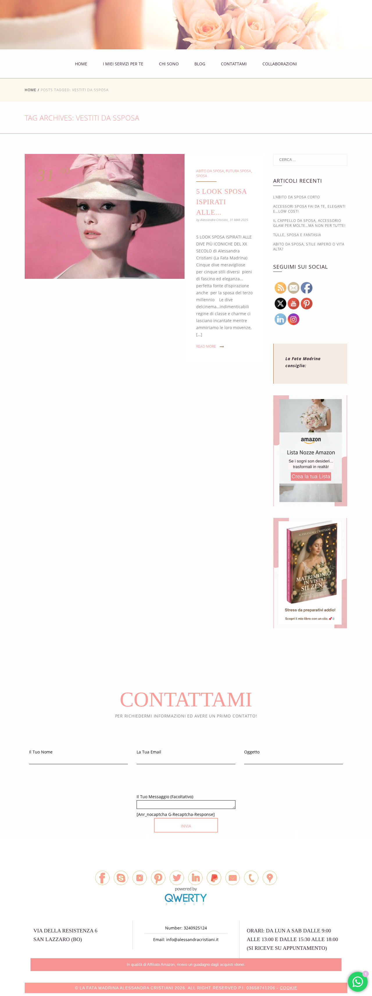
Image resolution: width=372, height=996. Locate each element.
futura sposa (238, 170)
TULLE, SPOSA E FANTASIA (297, 234)
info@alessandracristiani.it (192, 939)
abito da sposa (210, 170)
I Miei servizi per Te (123, 64)
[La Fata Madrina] (321, 27)
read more (206, 346)
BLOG (199, 64)
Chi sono (169, 64)
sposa (201, 175)
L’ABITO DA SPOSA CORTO (296, 197)
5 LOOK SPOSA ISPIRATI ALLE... (221, 202)
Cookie (288, 988)
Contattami (234, 64)
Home (81, 64)
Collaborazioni (279, 64)
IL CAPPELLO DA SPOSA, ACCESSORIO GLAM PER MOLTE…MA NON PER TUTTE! (309, 223)
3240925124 (195, 928)
